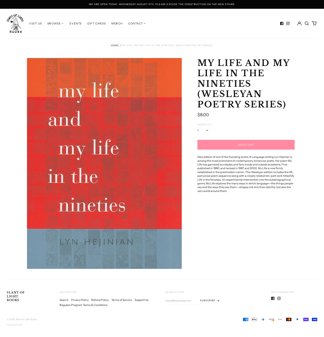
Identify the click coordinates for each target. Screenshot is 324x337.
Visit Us (35, 23)
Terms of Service (121, 300)
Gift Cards (96, 23)
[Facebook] (282, 23)
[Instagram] (288, 23)
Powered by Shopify (14, 325)
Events (76, 23)
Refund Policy (100, 300)
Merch (117, 23)
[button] (307, 23)
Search (64, 300)
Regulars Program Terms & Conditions (83, 305)
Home (115, 45)
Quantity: (204, 124)
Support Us (141, 300)
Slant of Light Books (16, 296)
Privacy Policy (80, 300)
